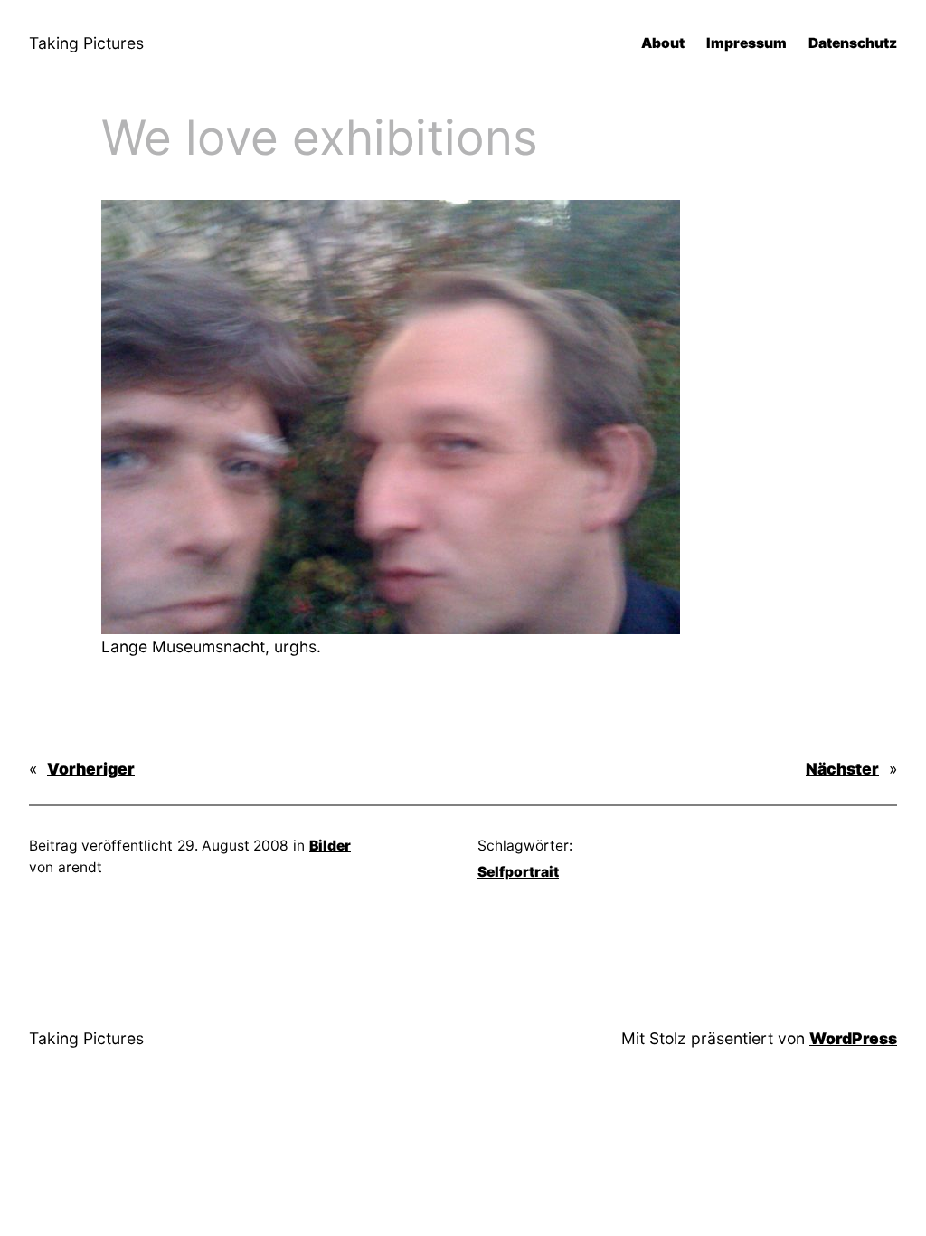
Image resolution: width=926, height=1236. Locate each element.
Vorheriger (91, 768)
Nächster (842, 768)
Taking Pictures (86, 42)
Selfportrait (518, 871)
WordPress (853, 1038)
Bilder (330, 845)
